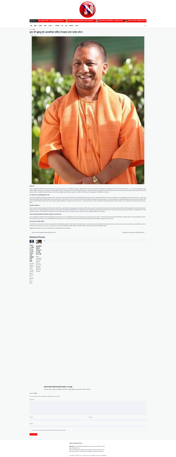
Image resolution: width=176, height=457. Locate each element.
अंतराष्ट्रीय (57, 25)
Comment (32, 399)
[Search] (145, 26)
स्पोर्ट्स (45, 25)
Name (31, 417)
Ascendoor (93, 455)
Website (31, 423)
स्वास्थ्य (76, 25)
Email (90, 417)
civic (31, 29)
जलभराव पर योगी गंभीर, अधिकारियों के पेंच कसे (91, 20)
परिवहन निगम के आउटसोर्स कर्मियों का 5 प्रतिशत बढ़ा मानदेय (65, 20)
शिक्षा (66, 25)
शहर (62, 25)
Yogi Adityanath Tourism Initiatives (63, 228)
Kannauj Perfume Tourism (39, 228)
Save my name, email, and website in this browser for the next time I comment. (49, 430)
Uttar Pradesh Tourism (50, 228)
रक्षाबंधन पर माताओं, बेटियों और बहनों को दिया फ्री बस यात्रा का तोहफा (119, 20)
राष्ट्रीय (50, 25)
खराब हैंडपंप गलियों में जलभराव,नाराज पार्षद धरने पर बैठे (38, 250)
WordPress (104, 455)
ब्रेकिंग (35, 25)
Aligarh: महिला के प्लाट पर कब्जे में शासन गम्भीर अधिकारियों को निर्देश (32, 253)
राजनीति (40, 25)
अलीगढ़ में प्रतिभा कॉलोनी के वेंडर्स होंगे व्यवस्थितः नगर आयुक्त (58, 387)
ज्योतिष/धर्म (71, 25)
